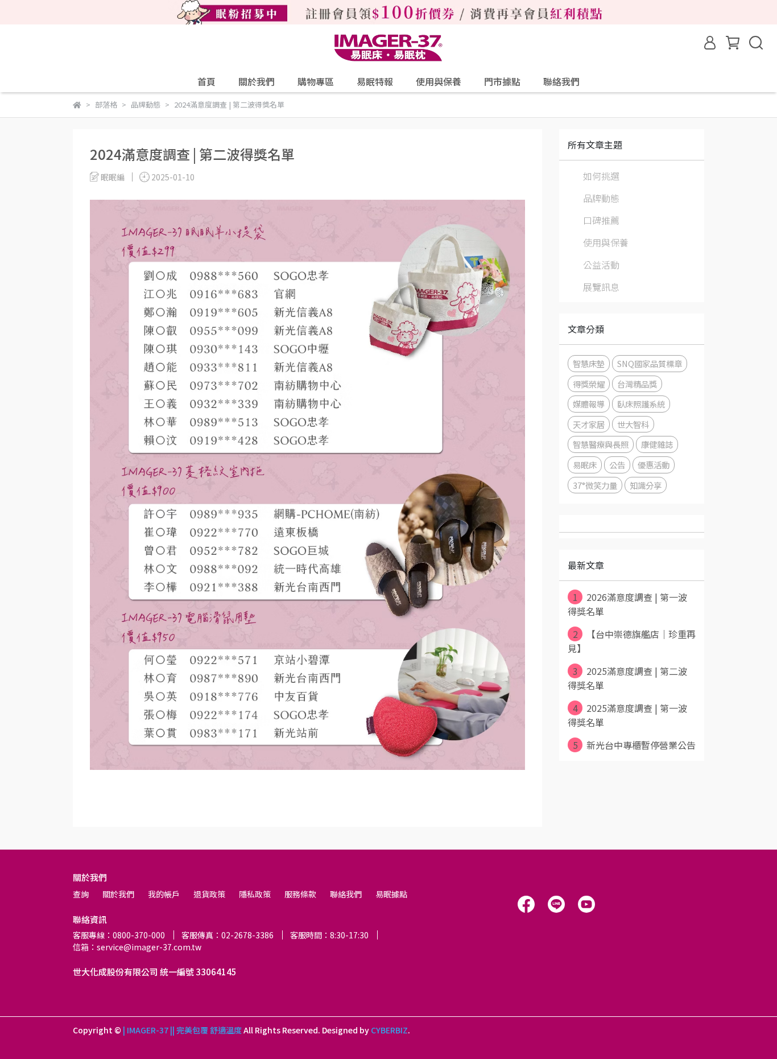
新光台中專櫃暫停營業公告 (634, 745)
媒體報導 (589, 404)
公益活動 (601, 264)
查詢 (81, 894)
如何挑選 (601, 176)
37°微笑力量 (595, 485)
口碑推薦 (601, 220)
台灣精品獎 (637, 384)
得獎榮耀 (589, 384)
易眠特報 (375, 81)
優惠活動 (653, 465)
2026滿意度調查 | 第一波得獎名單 (627, 604)
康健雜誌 (657, 444)
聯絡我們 (561, 81)
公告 (617, 465)
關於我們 (256, 81)
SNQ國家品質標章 (649, 363)
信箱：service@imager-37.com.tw (137, 947)
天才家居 (589, 424)
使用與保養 (438, 81)
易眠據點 (391, 894)
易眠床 (585, 465)
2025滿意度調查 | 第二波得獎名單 (627, 678)
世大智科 (633, 424)
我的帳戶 (164, 894)
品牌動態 (601, 198)
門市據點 (502, 81)
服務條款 (300, 894)
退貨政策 (209, 894)
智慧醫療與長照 (601, 444)
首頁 (206, 81)
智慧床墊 (589, 363)
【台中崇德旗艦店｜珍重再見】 (632, 641)
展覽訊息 (601, 287)
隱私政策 (255, 894)
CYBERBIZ (389, 1030)
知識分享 (646, 485)
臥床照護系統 (641, 404)
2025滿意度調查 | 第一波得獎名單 (627, 715)
